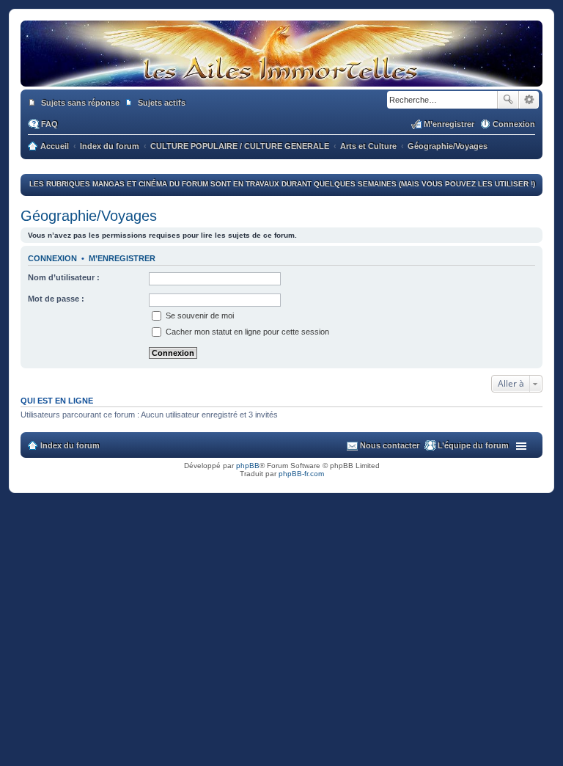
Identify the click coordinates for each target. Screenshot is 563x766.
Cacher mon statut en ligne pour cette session (246, 331)
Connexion (52, 258)
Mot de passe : (56, 298)
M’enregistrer (122, 258)
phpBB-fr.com (301, 474)
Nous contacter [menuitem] (389, 445)
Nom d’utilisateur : (64, 277)
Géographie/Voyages (89, 216)
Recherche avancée (529, 100)
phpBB (248, 466)
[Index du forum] (281, 79)
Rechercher (508, 100)
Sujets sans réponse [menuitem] (80, 102)
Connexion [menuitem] (514, 124)
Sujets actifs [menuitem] (161, 102)
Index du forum (70, 445)
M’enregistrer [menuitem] (449, 124)
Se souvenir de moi (198, 315)
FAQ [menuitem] (49, 124)
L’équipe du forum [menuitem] (473, 445)
